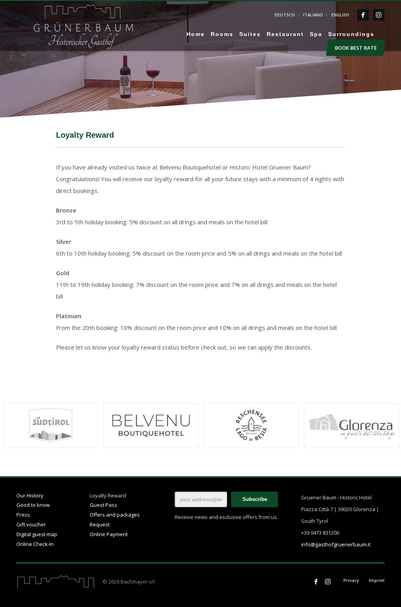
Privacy (351, 580)
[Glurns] (351, 425)
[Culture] (250, 425)
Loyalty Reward (108, 495)
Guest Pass (103, 504)
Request (100, 524)
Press (23, 514)
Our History (29, 495)
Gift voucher (31, 524)
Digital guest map (36, 534)
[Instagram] (379, 15)
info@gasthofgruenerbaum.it (335, 544)
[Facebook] (363, 15)
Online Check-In (35, 544)
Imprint (377, 580)
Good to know (33, 504)
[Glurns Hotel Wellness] (150, 425)
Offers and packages (115, 514)
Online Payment (109, 534)
